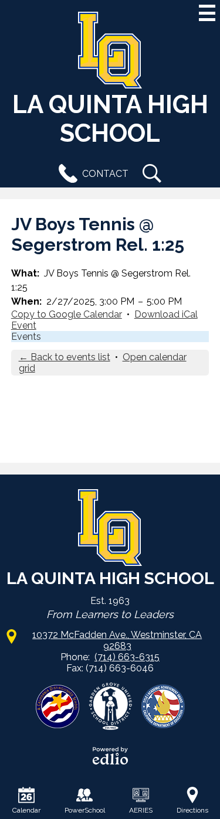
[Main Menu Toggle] (207, 13)
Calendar (26, 810)
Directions (192, 810)
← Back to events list (64, 357)
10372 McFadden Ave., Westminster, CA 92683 (117, 640)
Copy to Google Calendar (66, 314)
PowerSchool (85, 810)
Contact (105, 173)
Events (26, 336)
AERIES (141, 810)
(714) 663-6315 (127, 657)
